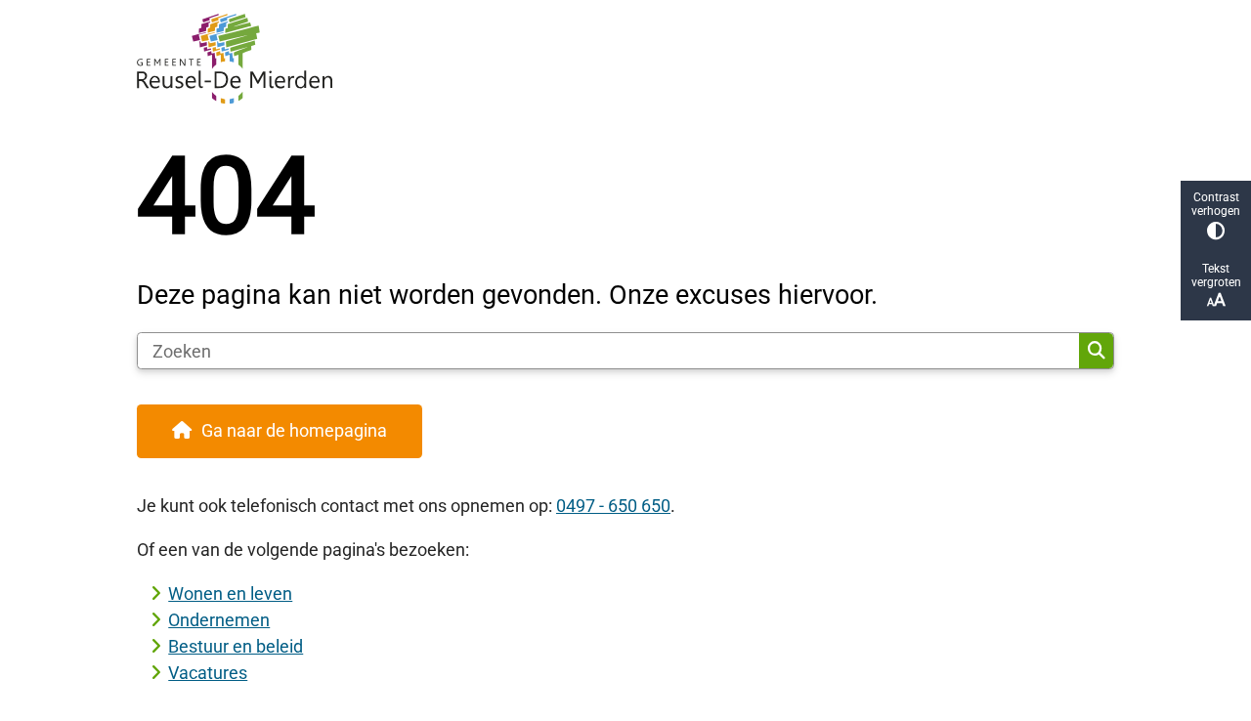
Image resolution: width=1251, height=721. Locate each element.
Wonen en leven (230, 593)
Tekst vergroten (1216, 275)
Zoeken (1096, 350)
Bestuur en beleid (235, 646)
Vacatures (207, 672)
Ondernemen (219, 620)
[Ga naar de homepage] (617, 59)
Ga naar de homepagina (294, 430)
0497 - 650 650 (613, 505)
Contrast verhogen (1215, 204)
